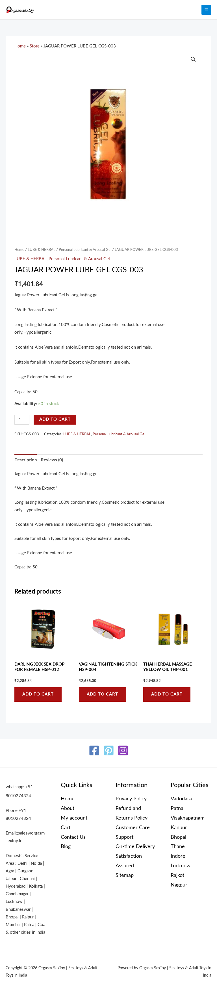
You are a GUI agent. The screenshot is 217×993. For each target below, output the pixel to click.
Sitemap (125, 875)
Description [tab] (25, 460)
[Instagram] (123, 750)
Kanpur (179, 827)
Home (20, 46)
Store (35, 46)
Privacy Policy (131, 798)
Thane (178, 846)
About (67, 808)
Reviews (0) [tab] (52, 460)
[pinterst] (108, 750)
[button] (193, 59)
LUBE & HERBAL (41, 250)
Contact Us (73, 837)
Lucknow (180, 865)
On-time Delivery (135, 846)
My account (74, 818)
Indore (178, 856)
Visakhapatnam (188, 818)
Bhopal (178, 837)
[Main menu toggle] (206, 10)
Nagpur (179, 885)
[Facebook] (94, 750)
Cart (65, 827)
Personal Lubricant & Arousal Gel (85, 250)
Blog (66, 846)
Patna (177, 808)
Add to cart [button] (38, 694)
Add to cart (55, 419)
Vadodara (181, 798)
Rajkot (177, 875)
